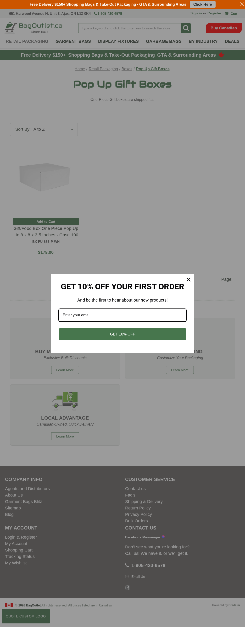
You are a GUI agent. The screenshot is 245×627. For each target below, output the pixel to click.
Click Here (202, 4)
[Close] (188, 279)
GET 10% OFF (122, 334)
